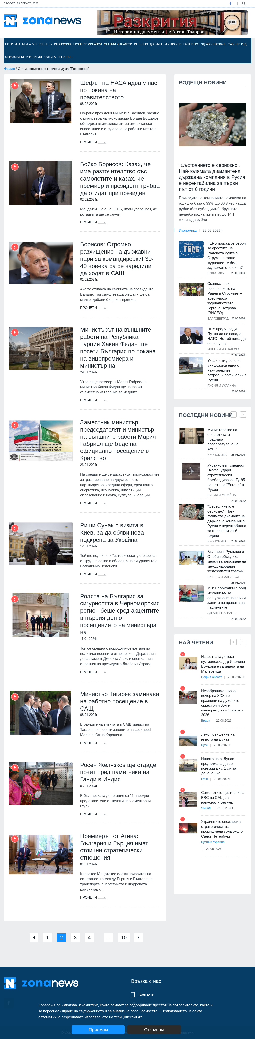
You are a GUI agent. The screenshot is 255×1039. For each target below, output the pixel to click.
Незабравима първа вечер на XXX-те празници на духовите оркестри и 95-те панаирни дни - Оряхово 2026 (222, 703)
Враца (205, 720)
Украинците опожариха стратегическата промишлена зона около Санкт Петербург (222, 829)
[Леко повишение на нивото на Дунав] (188, 741)
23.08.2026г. (236, 677)
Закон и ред (237, 44)
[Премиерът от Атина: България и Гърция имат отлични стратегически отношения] (41, 855)
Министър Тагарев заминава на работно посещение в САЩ (119, 701)
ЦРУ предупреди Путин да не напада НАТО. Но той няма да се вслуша (226, 336)
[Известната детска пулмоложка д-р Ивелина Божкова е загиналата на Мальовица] (188, 663)
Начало (9, 69)
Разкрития (191, 44)
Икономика (62, 44)
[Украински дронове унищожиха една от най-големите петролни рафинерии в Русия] (191, 365)
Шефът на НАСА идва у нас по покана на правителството (118, 90)
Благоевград (218, 318)
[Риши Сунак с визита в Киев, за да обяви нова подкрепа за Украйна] (41, 544)
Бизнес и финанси (87, 44)
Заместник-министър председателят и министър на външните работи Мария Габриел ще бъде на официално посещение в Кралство (118, 440)
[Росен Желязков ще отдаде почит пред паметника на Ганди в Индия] (41, 784)
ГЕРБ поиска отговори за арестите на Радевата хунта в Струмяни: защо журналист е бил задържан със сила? (226, 255)
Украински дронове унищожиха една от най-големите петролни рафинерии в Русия (226, 370)
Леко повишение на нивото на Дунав (217, 736)
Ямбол (206, 808)
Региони (64, 56)
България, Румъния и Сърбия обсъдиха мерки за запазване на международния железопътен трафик (226, 561)
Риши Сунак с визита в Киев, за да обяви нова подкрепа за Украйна (112, 532)
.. (108, 937)
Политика (12, 44)
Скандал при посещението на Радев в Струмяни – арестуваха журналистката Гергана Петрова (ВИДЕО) (224, 298)
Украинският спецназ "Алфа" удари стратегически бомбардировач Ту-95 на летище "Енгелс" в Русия (226, 477)
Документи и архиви (165, 44)
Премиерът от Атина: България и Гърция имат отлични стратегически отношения (114, 847)
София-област (211, 677)
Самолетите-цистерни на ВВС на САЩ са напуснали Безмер (222, 797)
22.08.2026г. (224, 720)
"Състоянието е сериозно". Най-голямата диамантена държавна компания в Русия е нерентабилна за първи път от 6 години (212, 177)
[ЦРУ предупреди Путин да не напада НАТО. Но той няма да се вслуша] (191, 335)
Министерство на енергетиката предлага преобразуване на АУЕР (222, 439)
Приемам (98, 1029)
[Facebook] (230, 3)
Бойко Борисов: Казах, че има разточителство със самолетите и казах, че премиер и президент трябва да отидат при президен (120, 178)
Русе (204, 745)
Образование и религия (23, 56)
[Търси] (244, 3)
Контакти (146, 994)
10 (124, 937)
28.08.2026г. (212, 230)
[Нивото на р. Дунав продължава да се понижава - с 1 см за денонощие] (188, 765)
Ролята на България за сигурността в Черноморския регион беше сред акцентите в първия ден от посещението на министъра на (120, 614)
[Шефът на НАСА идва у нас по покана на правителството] (41, 101)
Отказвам (154, 1029)
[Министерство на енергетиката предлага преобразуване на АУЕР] (191, 435)
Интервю (141, 44)
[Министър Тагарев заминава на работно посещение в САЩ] (41, 713)
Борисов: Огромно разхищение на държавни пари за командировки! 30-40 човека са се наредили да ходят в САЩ (117, 258)
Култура (50, 56)
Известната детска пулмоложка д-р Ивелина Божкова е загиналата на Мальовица (223, 664)
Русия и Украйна (221, 385)
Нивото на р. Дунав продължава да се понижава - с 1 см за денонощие (218, 766)
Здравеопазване (213, 44)
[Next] (138, 937)
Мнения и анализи (118, 44)
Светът (45, 44)
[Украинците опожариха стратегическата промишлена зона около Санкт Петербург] (188, 828)
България (29, 44)
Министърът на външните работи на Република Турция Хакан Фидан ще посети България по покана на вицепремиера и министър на (118, 347)
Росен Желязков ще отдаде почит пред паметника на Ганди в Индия (118, 772)
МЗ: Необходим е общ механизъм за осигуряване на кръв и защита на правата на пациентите (226, 597)
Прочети (89, 142)
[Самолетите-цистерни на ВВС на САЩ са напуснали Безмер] (188, 799)
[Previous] (34, 937)
